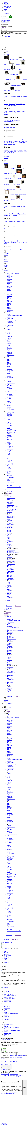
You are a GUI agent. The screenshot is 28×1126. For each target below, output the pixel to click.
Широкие (22, 104)
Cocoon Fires (10, 324)
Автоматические (16, 120)
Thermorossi (10, 464)
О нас (5, 2)
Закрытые (12, 127)
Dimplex (15, 249)
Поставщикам (7, 1033)
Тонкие (15, 215)
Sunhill (8, 454)
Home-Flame (10, 364)
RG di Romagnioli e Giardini (14, 430)
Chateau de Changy (12, 319)
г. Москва (3, 27)
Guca (8, 356)
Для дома (14, 139)
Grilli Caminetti (10, 355)
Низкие (14, 105)
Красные (17, 112)
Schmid (9, 443)
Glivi (8, 350)
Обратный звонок (5, 37)
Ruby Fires (9, 439)
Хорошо (25, 1087)
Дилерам (6, 1026)
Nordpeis (9, 416)
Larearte (9, 398)
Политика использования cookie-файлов (11, 1076)
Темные (11, 111)
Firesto (8, 339)
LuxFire (17, 150)
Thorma (9, 466)
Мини (10, 214)
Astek (8, 289)
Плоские (6, 208)
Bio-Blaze (9, 296)
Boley (8, 305)
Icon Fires (9, 369)
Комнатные (7, 242)
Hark (8, 362)
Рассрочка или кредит (9, 998)
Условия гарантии (8, 994)
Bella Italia (9, 294)
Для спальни (21, 242)
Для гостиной (20, 141)
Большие (6, 104)
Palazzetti (9, 422)
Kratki (20, 150)
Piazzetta (9, 423)
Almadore (9, 279)
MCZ (8, 408)
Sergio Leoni (10, 446)
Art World (9, 286)
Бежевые (19, 111)
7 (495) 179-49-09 (5, 36)
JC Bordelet (10, 377)
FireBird (6, 151)
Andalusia (9, 282)
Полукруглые (12, 96)
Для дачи (19, 139)
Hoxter (8, 366)
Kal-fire (9, 381)
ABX (8, 275)
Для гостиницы (18, 142)
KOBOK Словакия (12, 390)
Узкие (5, 105)
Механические (8, 120)
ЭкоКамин (9, 485)
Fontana (9, 343)
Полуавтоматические (9, 121)
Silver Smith (10, 449)
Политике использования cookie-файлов (9, 1092)
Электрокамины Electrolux (14, 487)
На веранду (7, 141)
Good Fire (6, 153)
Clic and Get (10, 322)
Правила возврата (8, 997)
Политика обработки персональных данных (12, 1075)
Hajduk (8, 360)
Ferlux (8, 335)
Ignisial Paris (10, 370)
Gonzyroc (9, 352)
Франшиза (6, 1031)
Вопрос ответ (7, 1000)
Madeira (9, 405)
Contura (9, 327)
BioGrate (9, 300)
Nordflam (9, 415)
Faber (8, 332)
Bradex (24, 150)
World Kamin (10, 477)
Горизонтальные (8, 133)
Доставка (6, 4)
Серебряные (7, 112)
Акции (5, 9)
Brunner (9, 311)
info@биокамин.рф (6, 20)
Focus (8, 342)
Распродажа (7, 50)
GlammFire (9, 348)
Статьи (5, 10)
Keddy (8, 387)
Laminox (9, 397)
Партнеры (6, 1035)
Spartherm (10, 151)
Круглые (6, 96)
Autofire (9, 290)
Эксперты (6, 1017)
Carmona (9, 314)
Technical (9, 460)
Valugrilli (9, 471)
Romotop (9, 435)
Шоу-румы (6, 1019)
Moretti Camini (10, 409)
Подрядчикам (7, 1028)
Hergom (9, 363)
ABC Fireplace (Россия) (13, 273)
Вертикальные (16, 133)
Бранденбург (10, 482)
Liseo (8, 401)
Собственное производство (11, 1013)
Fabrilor (9, 334)
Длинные (17, 104)
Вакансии (6, 13)
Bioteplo (16, 151)
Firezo (5, 150)
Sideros (8, 447)
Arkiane (9, 283)
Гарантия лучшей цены (10, 995)
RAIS (8, 428)
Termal (8, 461)
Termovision (10, 463)
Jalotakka (9, 376)
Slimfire (9, 450)
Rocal (8, 433)
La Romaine (10, 395)
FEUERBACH (10, 336)
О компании (7, 1006)
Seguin (8, 444)
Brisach (9, 308)
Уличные (24, 139)
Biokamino (9, 301)
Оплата (6, 3)
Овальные (6, 98)
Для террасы (13, 141)
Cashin (8, 317)
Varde (8, 473)
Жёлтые (22, 112)
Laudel (8, 400)
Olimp (8, 419)
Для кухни (11, 142)
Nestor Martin (10, 412)
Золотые (6, 114)
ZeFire (8, 150)
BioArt (25, 151)
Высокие (9, 105)
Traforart (9, 468)
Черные (12, 112)
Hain (8, 359)
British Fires (10, 310)
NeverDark (9, 414)
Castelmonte (10, 318)
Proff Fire (9, 425)
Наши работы (7, 6)
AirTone (13, 150)
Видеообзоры (7, 1001)
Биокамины (7, 54)
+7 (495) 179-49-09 (5, 948)
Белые (14, 111)
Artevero (9, 287)
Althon (14, 153)
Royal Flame (21, 249)
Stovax (8, 453)
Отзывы (6, 1015)
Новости (6, 1010)
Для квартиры (7, 139)
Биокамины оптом (9, 1024)
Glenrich (9, 349)
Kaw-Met (9, 385)
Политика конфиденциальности (9, 1074)
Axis (8, 291)
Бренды (6, 270)
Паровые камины (6, 260)
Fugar (8, 345)
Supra (8, 456)
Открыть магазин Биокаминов (12, 1030)
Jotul (8, 378)
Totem (8, 467)
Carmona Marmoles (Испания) (14, 315)
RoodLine (9, 436)
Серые (23, 111)
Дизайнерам (7, 7)
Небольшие (12, 104)
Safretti (8, 442)
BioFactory (9, 298)
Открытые (6, 127)
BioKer (11, 153)
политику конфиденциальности (17, 1055)
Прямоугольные (20, 96)
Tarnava (9, 459)
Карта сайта (7, 1008)
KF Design (9, 388)
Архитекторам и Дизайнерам (11, 1027)
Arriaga (9, 284)
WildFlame (20, 151)
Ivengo (8, 373)
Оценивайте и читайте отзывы (9, 1061)
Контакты (6, 11)
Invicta (8, 371)
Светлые (6, 111)
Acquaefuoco (10, 276)
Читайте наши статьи (6, 1064)
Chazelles (9, 321)
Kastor (8, 384)
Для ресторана (11, 144)
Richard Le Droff (11, 432)
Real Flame (10, 249)
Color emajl (10, 325)
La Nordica (9, 394)
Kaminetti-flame (11, 383)
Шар (26, 96)
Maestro (9, 407)
